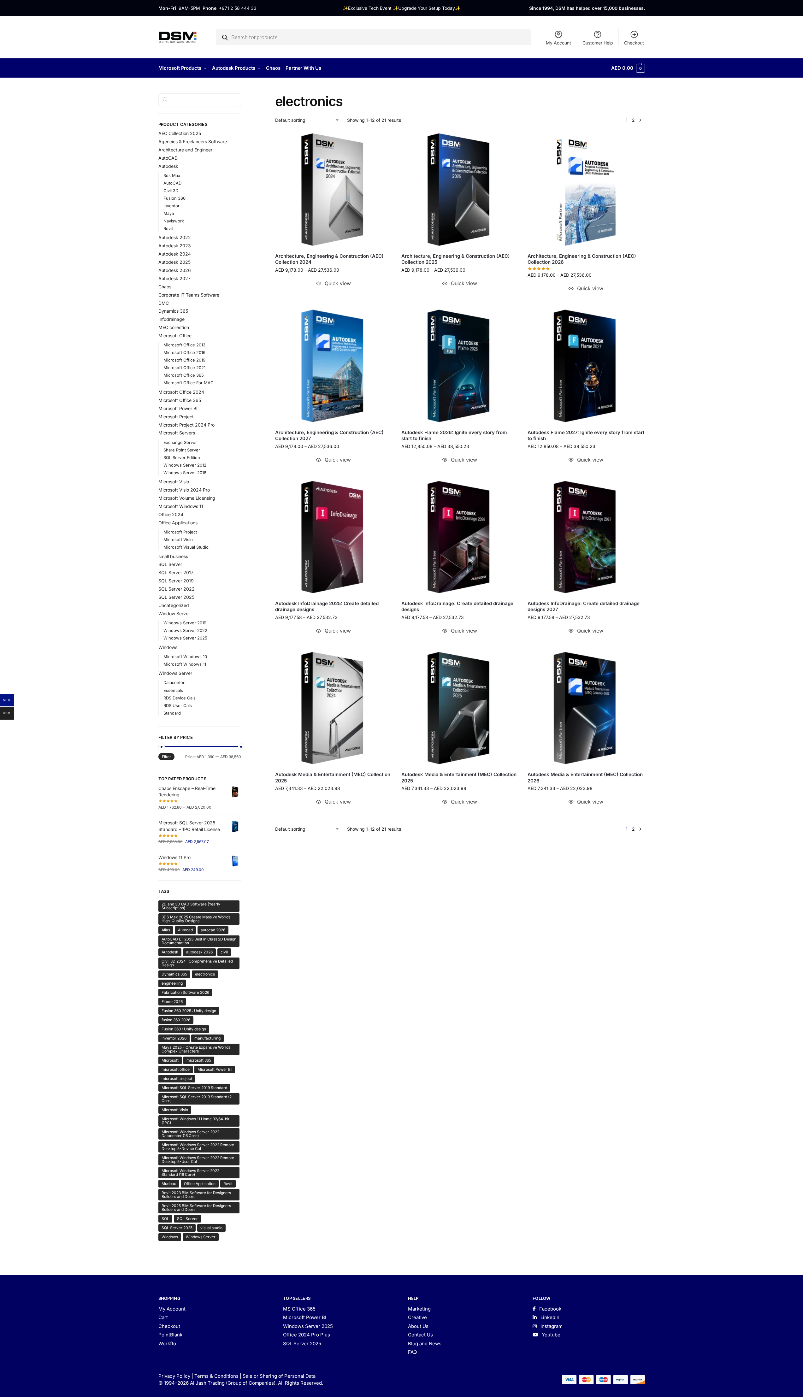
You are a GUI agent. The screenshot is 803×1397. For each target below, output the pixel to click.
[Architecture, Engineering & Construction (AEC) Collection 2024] (333, 189)
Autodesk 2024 (174, 253)
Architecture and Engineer (185, 149)
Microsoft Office (175, 335)
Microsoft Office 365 (183, 375)
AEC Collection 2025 (179, 133)
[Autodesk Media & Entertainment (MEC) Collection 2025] (333, 708)
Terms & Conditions (216, 1376)
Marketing (419, 1309)
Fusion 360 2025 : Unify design (189, 1010)
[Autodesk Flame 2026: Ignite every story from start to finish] (459, 365)
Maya (168, 213)
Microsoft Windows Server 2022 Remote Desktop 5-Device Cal (198, 1146)
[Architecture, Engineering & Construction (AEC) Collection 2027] (333, 365)
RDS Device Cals (179, 697)
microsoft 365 (198, 1060)
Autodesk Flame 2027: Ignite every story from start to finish (586, 435)
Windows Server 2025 (185, 637)
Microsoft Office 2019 (184, 360)
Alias (166, 930)
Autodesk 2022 (174, 237)
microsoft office (176, 1069)
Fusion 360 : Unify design (184, 1029)
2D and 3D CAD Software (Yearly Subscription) (191, 906)
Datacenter (174, 682)
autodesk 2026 (199, 952)
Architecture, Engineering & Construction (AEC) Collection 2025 (455, 259)
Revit (168, 228)
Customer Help (597, 42)
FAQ (412, 1352)
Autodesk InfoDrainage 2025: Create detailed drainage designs (327, 606)
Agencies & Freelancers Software (192, 141)
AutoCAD (168, 158)
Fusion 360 (174, 198)
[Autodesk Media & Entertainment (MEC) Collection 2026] (586, 708)
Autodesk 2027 (174, 278)
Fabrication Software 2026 (185, 992)
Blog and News (424, 1344)
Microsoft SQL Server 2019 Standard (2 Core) (197, 1098)
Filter (166, 756)
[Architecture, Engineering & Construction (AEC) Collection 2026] (586, 189)
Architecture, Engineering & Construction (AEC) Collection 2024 (329, 259)
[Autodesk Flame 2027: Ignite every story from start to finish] (586, 365)
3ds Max (171, 175)
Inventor (171, 205)
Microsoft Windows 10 (185, 656)
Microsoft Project (176, 416)
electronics (205, 974)
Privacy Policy (174, 1376)
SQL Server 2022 (176, 589)
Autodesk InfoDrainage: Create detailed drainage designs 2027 (584, 606)
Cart (163, 1317)
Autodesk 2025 (174, 262)
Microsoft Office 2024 (181, 392)
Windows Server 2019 (184, 622)
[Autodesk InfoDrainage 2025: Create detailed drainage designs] (333, 537)
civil (224, 952)
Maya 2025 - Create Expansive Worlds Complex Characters (196, 1049)
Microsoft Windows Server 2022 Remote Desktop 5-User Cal (198, 1159)
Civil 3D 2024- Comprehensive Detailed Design (197, 963)
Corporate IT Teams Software (188, 295)
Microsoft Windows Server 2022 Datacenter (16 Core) (190, 1133)
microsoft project (177, 1078)
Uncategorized (173, 605)
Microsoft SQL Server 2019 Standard (194, 1087)
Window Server (174, 613)
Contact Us (420, 1335)
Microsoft (170, 1060)
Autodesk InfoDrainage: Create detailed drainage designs (457, 606)
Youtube (550, 1335)
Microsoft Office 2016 (184, 352)
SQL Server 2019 (176, 580)
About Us (418, 1326)
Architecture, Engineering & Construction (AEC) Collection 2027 (329, 435)
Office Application (200, 1183)
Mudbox (169, 1183)
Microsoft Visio (173, 481)
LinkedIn (549, 1317)
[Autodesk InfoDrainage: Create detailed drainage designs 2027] (586, 537)
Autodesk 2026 (174, 270)
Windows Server (175, 673)
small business (173, 556)
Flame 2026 (172, 1001)
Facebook (549, 1309)
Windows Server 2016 (184, 472)
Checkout (634, 42)
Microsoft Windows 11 (180, 506)
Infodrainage (171, 319)
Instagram (551, 1326)
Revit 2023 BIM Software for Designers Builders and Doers (196, 1194)
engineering (172, 983)
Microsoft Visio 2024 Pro (184, 489)
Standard (172, 713)
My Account (558, 42)
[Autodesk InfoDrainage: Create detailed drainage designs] (459, 537)
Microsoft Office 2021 (184, 367)
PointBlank (170, 1335)
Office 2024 (170, 514)
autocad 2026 (213, 930)
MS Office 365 (299, 1309)
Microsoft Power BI (178, 408)
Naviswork (173, 220)
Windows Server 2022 (185, 630)
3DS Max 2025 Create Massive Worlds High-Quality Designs (196, 919)
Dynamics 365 (173, 311)
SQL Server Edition (181, 457)
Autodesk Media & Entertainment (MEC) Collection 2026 (585, 777)
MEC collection (173, 327)
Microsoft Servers (176, 432)
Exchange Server (180, 442)
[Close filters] (243, 97)
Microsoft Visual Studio (186, 547)
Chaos (164, 286)
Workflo (167, 1344)
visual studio (211, 1227)
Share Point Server (181, 449)
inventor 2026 (174, 1038)
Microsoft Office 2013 (184, 344)
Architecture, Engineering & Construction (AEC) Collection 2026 (582, 259)
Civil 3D (170, 190)
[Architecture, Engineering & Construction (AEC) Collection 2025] (459, 189)
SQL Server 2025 (176, 597)
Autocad (185, 930)
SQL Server (170, 564)
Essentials (173, 690)
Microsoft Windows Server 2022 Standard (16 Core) (190, 1172)
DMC (163, 303)
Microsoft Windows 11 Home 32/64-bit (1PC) (195, 1121)
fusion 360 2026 (176, 1019)
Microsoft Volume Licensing (186, 498)
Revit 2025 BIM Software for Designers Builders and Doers (196, 1207)
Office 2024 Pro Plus (306, 1335)
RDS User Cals (177, 705)
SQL (165, 1218)
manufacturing (207, 1038)
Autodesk (168, 166)
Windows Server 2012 (184, 465)
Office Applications (178, 522)
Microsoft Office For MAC (188, 382)
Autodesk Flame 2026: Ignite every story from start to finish (454, 435)
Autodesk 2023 (174, 245)
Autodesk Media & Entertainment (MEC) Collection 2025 (332, 777)
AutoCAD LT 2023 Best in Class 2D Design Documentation (199, 941)
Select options (333, 295)
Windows (167, 647)
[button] (628, 68)
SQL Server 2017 (175, 572)
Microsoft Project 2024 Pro (186, 424)
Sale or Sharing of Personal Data (279, 1376)
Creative (417, 1317)
